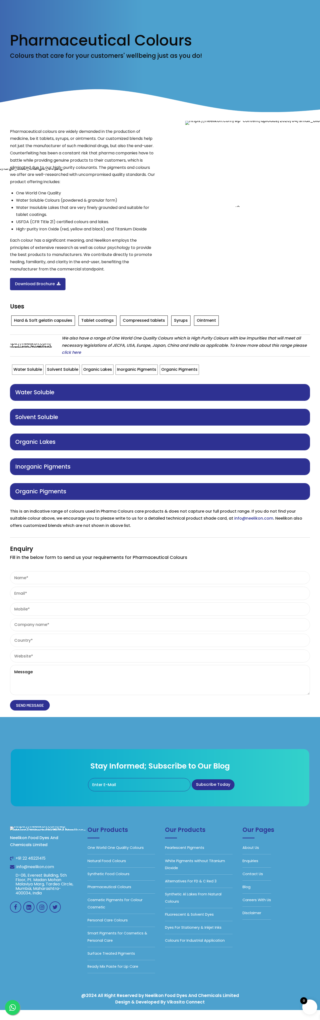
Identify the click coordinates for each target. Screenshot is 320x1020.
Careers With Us (256, 899)
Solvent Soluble (62, 369)
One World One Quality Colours (116, 847)
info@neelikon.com (253, 518)
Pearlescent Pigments (184, 847)
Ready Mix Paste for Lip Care (113, 966)
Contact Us (252, 873)
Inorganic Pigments (136, 369)
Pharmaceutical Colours (109, 886)
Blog (246, 886)
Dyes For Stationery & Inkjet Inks (193, 927)
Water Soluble (28, 369)
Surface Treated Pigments (111, 953)
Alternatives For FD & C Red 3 (190, 881)
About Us (250, 847)
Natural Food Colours (107, 860)
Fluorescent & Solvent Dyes (189, 914)
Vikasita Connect (186, 1002)
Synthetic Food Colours (109, 873)
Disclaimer (251, 912)
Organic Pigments (179, 369)
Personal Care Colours (108, 920)
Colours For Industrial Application (195, 940)
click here (71, 352)
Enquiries (250, 860)
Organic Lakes (97, 369)
